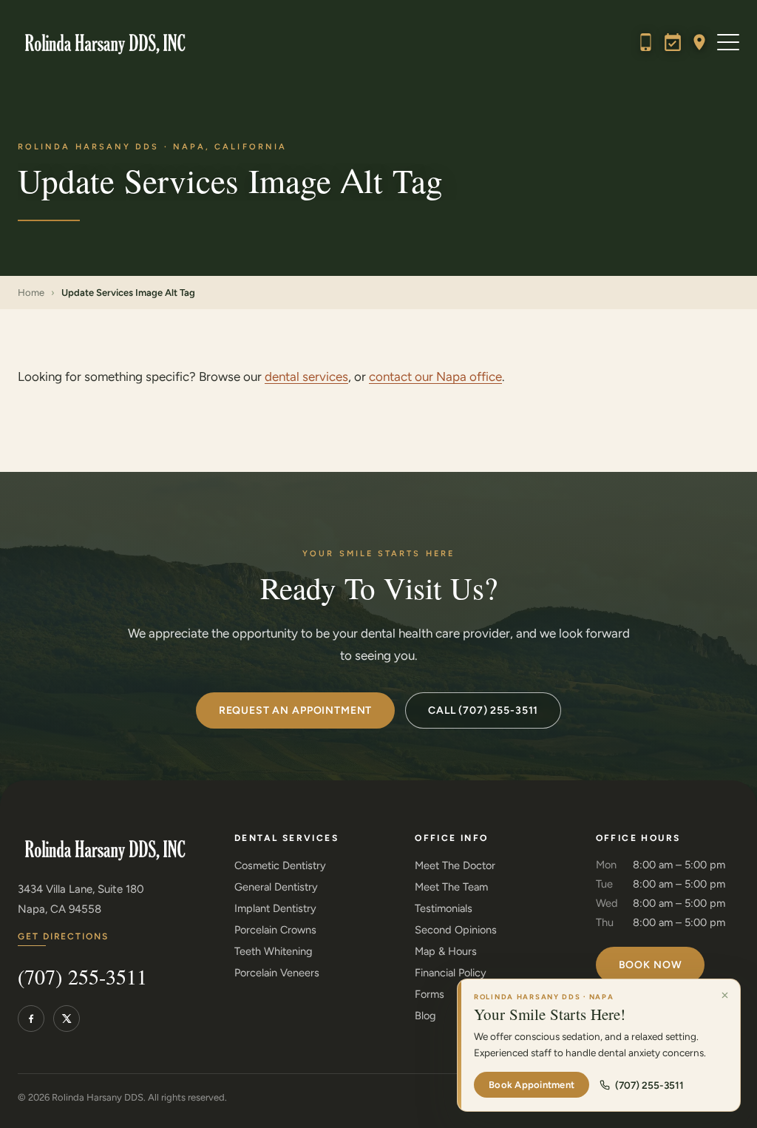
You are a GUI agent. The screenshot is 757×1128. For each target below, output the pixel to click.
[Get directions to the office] (699, 42)
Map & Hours (446, 951)
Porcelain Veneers (276, 972)
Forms (429, 994)
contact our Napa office (435, 376)
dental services (306, 376)
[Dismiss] (724, 994)
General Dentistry (276, 887)
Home (31, 292)
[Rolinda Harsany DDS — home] (102, 42)
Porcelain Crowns (275, 929)
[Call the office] (646, 42)
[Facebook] (31, 1018)
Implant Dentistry (275, 908)
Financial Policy (450, 972)
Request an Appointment (295, 710)
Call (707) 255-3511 (483, 710)
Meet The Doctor (455, 865)
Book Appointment (531, 1084)
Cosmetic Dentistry (280, 865)
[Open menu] (728, 42)
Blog (425, 1015)
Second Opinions (456, 929)
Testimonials (443, 908)
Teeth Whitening (273, 951)
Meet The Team (451, 887)
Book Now (650, 965)
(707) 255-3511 (82, 977)
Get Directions (63, 936)
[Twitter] (66, 1018)
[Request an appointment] (672, 42)
